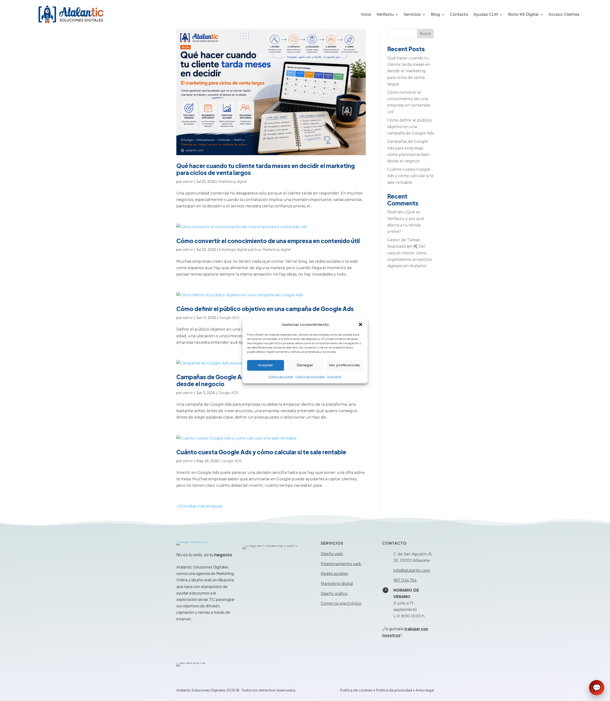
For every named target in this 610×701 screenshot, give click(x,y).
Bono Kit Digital (523, 14)
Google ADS (229, 318)
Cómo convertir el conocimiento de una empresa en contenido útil (268, 240)
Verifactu (385, 14)
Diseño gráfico (334, 593)
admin (188, 181)
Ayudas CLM (485, 14)
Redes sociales (334, 573)
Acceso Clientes (564, 14)
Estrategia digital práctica (240, 249)
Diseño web (332, 554)
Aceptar (265, 365)
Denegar (305, 365)
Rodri (392, 212)
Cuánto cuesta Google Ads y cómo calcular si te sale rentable (261, 451)
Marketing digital (233, 181)
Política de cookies (281, 376)
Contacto (459, 14)
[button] (360, 324)
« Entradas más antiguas (199, 506)
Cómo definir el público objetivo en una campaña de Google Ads (265, 308)
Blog (435, 14)
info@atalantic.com (411, 570)
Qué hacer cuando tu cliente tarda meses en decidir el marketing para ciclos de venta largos (265, 169)
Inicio (366, 14)
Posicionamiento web (341, 564)
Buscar (425, 33)
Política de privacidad (310, 376)
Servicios (412, 14)
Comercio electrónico (341, 603)
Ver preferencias (344, 365)
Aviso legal (334, 376)
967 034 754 (405, 580)
